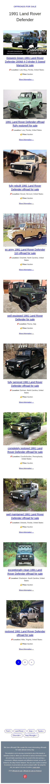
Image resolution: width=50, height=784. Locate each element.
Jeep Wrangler (30, 735)
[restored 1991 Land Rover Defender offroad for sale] (25, 628)
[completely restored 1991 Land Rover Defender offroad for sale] (25, 445)
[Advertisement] (25, 699)
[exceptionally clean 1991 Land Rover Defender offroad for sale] (25, 566)
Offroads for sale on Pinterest (32, 771)
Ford (8, 731)
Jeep (30, 731)
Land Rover (19, 731)
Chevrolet (16, 735)
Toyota (40, 731)
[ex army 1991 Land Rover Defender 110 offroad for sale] (25, 246)
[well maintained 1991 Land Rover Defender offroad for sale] (25, 511)
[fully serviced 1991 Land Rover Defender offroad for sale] (25, 378)
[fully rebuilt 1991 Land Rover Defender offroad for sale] (25, 182)
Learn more (36, 767)
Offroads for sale (25, 6)
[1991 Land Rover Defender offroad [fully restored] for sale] (25, 118)
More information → (26, 79)
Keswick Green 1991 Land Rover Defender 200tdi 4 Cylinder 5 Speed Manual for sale (25, 62)
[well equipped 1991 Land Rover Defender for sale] (25, 312)
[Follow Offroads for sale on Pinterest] (25, 777)
